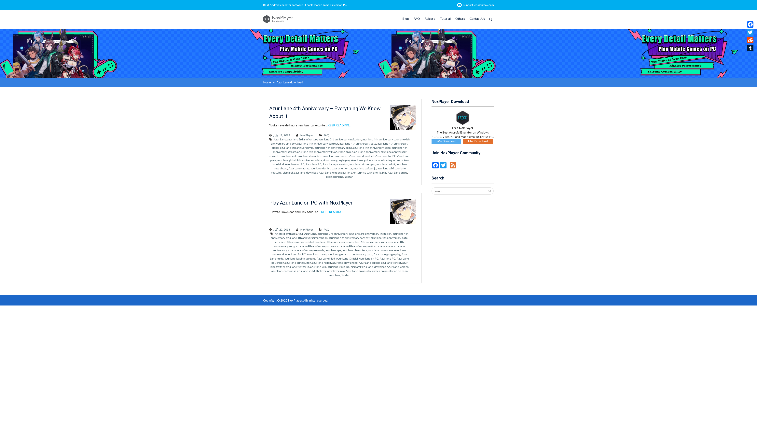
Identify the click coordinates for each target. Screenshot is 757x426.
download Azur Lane (318, 172)
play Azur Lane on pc (394, 172)
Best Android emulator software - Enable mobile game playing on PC (305, 5)
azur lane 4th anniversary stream (316, 246)
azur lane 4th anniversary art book (306, 237)
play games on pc (376, 271)
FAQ (417, 18)
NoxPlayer (306, 135)
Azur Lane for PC (385, 156)
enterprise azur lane (365, 172)
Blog (405, 18)
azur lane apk (288, 156)
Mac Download (478, 141)
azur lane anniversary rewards (306, 250)
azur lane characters (310, 156)
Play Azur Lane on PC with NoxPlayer (310, 203)
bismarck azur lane (294, 172)
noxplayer (333, 271)
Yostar (349, 176)
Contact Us (477, 18)
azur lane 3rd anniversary (302, 139)
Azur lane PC (314, 164)
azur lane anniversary (367, 151)
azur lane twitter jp (364, 168)
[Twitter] (750, 32)
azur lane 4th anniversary (377, 139)
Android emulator (285, 233)
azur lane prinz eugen (362, 164)
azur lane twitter (342, 168)
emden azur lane (342, 172)
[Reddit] (750, 40)
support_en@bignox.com (478, 5)
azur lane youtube (339, 266)
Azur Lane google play (336, 160)
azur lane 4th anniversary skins (333, 147)
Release (430, 18)
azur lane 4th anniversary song (372, 147)
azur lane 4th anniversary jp (296, 147)
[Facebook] (750, 24)
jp (380, 172)
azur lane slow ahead (345, 262)
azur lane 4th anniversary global (294, 242)
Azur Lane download (361, 156)
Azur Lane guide (361, 160)
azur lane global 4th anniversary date (299, 160)
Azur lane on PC (295, 164)
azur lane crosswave (335, 156)
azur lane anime (343, 151)
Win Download (446, 141)
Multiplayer (319, 271)
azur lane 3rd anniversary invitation (340, 139)
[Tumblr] (750, 48)
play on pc (395, 271)
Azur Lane (280, 139)
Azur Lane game (316, 254)
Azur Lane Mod (326, 258)
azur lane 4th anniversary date (357, 143)
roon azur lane (334, 176)
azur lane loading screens (387, 160)
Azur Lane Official (347, 258)
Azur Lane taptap (299, 168)
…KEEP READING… (338, 125)
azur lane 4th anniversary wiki (315, 151)
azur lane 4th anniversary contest (317, 143)
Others (460, 18)
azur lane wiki (386, 168)
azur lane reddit (385, 164)
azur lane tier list (321, 168)
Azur (300, 233)
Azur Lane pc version (335, 164)
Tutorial (445, 18)
